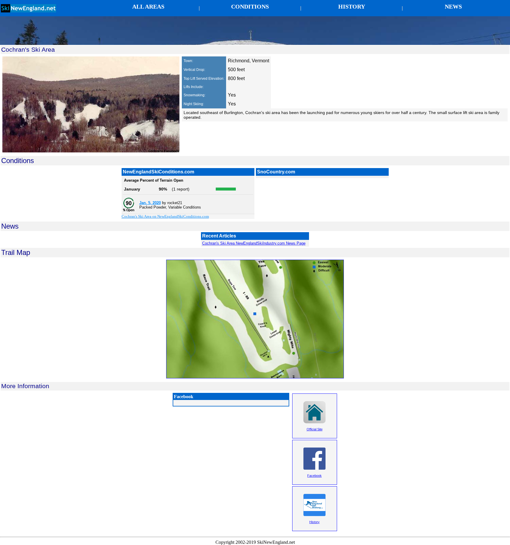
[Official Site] (314, 437)
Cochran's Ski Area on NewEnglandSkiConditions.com (165, 216)
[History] (314, 529)
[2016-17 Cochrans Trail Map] (255, 377)
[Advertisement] (255, 30)
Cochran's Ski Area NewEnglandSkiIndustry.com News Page (253, 243)
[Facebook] (314, 483)
